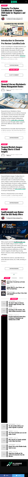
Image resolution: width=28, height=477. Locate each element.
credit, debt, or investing (17, 120)
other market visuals (20, 188)
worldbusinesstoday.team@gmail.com (15, 19)
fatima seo (9, 90)
